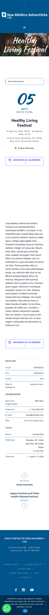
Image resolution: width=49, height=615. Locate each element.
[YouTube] (31, 590)
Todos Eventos (25, 148)
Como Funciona (19, 573)
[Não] (45, 605)
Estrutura (24, 569)
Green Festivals (24, 484)
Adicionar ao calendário (26, 160)
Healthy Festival (36, 384)
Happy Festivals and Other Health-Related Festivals (24, 495)
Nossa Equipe (33, 564)
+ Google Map (38, 451)
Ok (25, 611)
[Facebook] (16, 590)
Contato (25, 577)
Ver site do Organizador (34, 420)
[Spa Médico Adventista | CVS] (24, 15)
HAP (37, 573)
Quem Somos (11, 564)
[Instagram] (23, 590)
